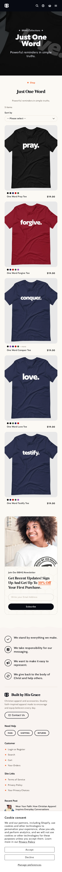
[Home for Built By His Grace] (7, 6)
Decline (29, 857)
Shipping (25, 733)
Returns (42, 733)
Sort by (8, 112)
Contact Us (18, 715)
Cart (8, 760)
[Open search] (37, 5)
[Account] (43, 6)
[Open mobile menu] (55, 5)
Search (10, 754)
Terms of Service (15, 779)
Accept (30, 849)
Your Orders (12, 765)
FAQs (10, 733)
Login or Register (15, 749)
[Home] (22, 695)
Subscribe (31, 606)
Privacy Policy (27, 841)
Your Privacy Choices (17, 790)
